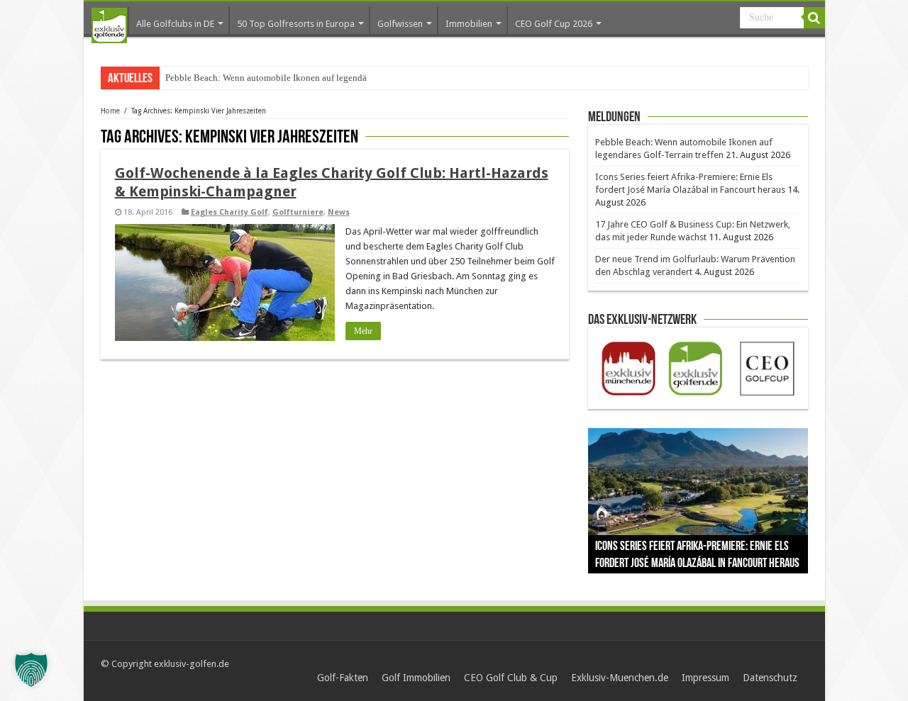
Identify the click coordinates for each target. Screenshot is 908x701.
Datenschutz (770, 677)
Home (110, 111)
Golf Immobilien (416, 677)
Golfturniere (297, 212)
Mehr (363, 331)
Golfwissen (400, 23)
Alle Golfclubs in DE (175, 23)
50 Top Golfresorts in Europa (296, 23)
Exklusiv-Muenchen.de (619, 677)
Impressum (705, 677)
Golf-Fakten (342, 677)
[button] (31, 670)
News (339, 212)
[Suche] (814, 17)
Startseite (109, 25)
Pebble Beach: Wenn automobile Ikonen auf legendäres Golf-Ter (288, 77)
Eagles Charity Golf (229, 212)
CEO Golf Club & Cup (511, 677)
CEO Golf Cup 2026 (553, 23)
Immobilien (468, 23)
